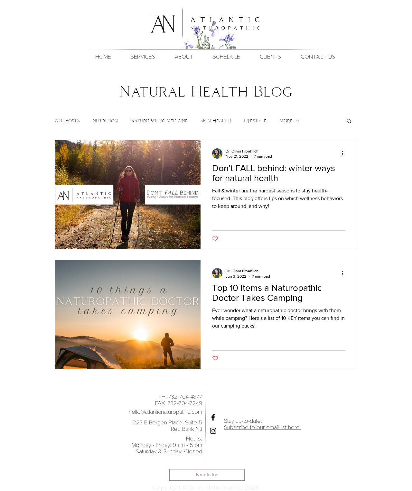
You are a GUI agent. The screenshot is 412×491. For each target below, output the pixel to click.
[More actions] (344, 153)
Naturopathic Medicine (159, 120)
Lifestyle (255, 120)
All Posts (67, 120)
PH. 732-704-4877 (179, 397)
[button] (226, 57)
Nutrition (105, 120)
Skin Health (216, 120)
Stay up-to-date (242, 421)
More (286, 120)
